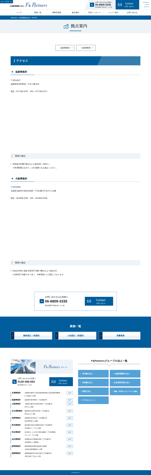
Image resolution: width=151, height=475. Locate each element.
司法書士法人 (87, 374)
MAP (70, 393)
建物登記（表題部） (32, 335)
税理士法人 (86, 391)
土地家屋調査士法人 (122, 374)
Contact (129, 4)
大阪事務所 (86, 48)
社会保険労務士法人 (122, 382)
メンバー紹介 (113, 12)
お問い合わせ (132, 12)
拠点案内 (75, 12)
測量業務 (121, 335)
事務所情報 (56, 12)
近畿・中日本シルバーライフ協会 (125, 391)
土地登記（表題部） (76, 335)
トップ (19, 12)
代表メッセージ (94, 12)
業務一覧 (37, 12)
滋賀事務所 (65, 48)
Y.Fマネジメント (88, 400)
